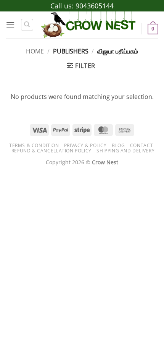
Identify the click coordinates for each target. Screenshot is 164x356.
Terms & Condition (34, 145)
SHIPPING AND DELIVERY (125, 150)
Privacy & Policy (85, 145)
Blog (118, 145)
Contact (141, 145)
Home (35, 51)
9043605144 (95, 5)
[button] (10, 24)
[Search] (27, 25)
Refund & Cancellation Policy (51, 150)
